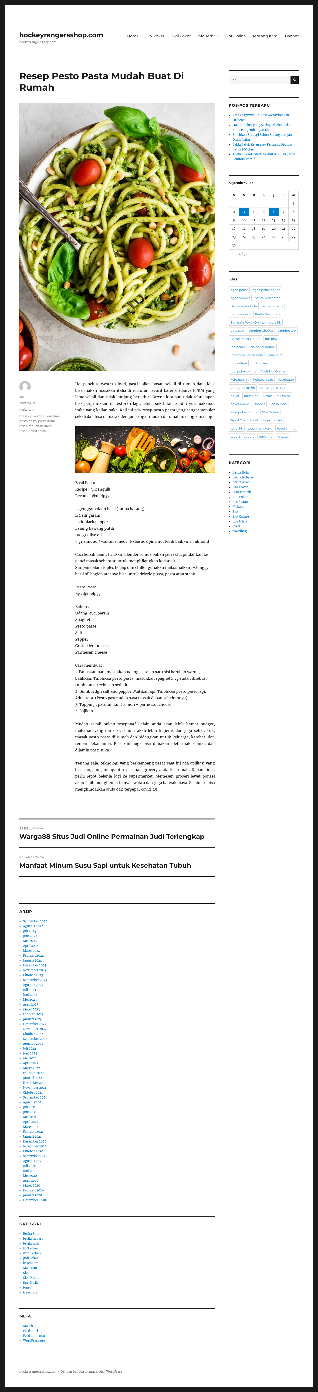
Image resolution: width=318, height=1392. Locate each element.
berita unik (31, 1243)
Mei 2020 (30, 1176)
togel (26, 1288)
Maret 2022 (31, 1068)
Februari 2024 (33, 956)
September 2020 (35, 1156)
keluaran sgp (263, 379)
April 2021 (30, 1122)
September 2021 (35, 1097)
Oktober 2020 (33, 1151)
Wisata (282, 436)
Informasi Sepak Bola (246, 355)
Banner (292, 36)
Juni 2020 (30, 1171)
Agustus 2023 (33, 985)
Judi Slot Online (273, 371)
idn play (271, 339)
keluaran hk (239, 379)
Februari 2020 (33, 1190)
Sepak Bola (278, 404)
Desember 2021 (34, 1083)
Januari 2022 (32, 1078)
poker (234, 396)
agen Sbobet (240, 298)
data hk (275, 322)
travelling (30, 1292)
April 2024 (30, 946)
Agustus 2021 (33, 1102)
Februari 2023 (33, 1014)
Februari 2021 (33, 1132)
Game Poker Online (245, 339)
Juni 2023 (30, 995)
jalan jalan (275, 355)
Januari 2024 (32, 960)
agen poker (239, 290)
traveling (266, 436)
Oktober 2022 (33, 1034)
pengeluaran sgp (273, 387)
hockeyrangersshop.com (61, 35)
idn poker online (262, 347)
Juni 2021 (30, 1112)
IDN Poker (154, 36)
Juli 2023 (29, 990)
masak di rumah (31, 416)
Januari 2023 (32, 1019)
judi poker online (243, 371)
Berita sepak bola (243, 306)
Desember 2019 (34, 1200)
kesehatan (30, 1263)
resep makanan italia (35, 426)
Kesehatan (286, 379)
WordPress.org (34, 1341)
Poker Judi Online (277, 396)
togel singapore (242, 436)
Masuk (28, 1326)
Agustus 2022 (33, 1044)
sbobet (259, 404)
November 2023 (34, 970)
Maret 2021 (31, 1127)
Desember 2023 (34, 965)
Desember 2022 (34, 1024)
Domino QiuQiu (260, 330)
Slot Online (235, 36)
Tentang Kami (265, 36)
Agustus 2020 (33, 1161)
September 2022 (35, 1039)
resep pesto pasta (32, 431)
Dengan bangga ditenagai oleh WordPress (91, 1372)
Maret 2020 (31, 1185)
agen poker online (267, 290)
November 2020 (35, 1146)
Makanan (26, 409)
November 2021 (34, 1088)
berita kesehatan (268, 298)
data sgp (237, 330)
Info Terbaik (208, 36)
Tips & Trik (238, 420)
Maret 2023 (31, 1009)
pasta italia (46, 421)
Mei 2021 (29, 1117)
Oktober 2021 (33, 1093)
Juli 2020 (29, 1166)
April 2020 (30, 1181)
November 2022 (35, 1029)
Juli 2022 (29, 1049)
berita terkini (240, 314)
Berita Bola (31, 1234)
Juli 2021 (29, 1107)
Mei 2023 (30, 1000)
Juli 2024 (29, 931)
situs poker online (243, 412)
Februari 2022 (33, 1073)
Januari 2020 (32, 1195)
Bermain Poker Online (247, 322)
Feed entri (30, 1331)
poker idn (251, 396)
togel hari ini (272, 420)
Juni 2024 (30, 936)
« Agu (243, 254)
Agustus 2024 (33, 926)
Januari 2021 (32, 1137)
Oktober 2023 (33, 975)
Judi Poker (181, 36)
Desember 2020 (34, 1141)
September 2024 (35, 921)
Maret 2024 (31, 951)
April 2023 (30, 1004)
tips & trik (30, 1283)
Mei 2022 (30, 1058)
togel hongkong (260, 428)
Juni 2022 (30, 1053)
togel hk (236, 428)
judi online (238, 363)
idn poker (237, 347)
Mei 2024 (30, 941)
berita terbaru (33, 1239)
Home (133, 36)
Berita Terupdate (268, 314)
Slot (26, 1273)
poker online (240, 404)
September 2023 (35, 980)
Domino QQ (286, 330)
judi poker (259, 363)
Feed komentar (34, 1336)
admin (24, 396)
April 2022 (30, 1063)
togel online (286, 428)
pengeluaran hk (242, 387)
